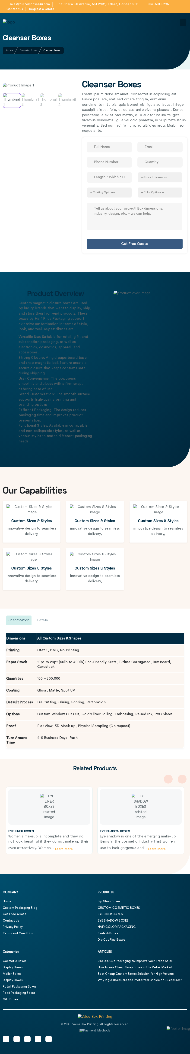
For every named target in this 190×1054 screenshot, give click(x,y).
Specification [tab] (19, 620)
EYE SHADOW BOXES (115, 831)
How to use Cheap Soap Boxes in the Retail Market (135, 967)
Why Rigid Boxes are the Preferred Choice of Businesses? (140, 980)
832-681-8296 (158, 4)
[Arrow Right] (67, 76)
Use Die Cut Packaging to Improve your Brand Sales (135, 960)
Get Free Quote (134, 244)
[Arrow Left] (10, 76)
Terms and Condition (18, 933)
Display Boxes (13, 967)
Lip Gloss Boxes (109, 901)
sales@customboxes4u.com (30, 4)
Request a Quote (41, 8)
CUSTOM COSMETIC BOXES (119, 907)
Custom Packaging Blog (20, 907)
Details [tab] (42, 620)
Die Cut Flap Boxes (111, 939)
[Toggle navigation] (183, 22)
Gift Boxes (10, 999)
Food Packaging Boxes (19, 992)
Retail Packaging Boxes (20, 986)
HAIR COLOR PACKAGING (117, 926)
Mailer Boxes (12, 973)
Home (9, 50)
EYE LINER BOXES (21, 831)
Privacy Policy (13, 926)
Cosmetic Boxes (28, 50)
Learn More (64, 849)
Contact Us (14, 8)
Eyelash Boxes (108, 933)
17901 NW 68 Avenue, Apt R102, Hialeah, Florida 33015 (99, 4)
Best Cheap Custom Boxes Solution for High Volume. (136, 973)
